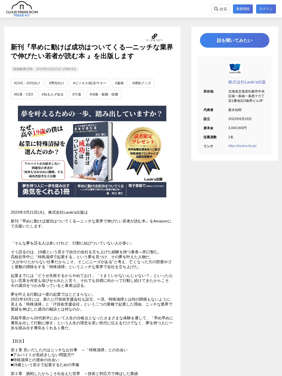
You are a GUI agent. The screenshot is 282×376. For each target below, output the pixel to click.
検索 (222, 9)
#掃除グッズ (141, 83)
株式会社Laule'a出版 (247, 82)
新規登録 (243, 9)
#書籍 (119, 83)
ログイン (266, 9)
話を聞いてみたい (234, 40)
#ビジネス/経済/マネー (89, 83)
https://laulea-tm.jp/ (242, 146)
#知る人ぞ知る (53, 94)
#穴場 (76, 94)
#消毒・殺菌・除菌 (104, 94)
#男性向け (56, 83)
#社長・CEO (23, 94)
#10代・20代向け (27, 83)
